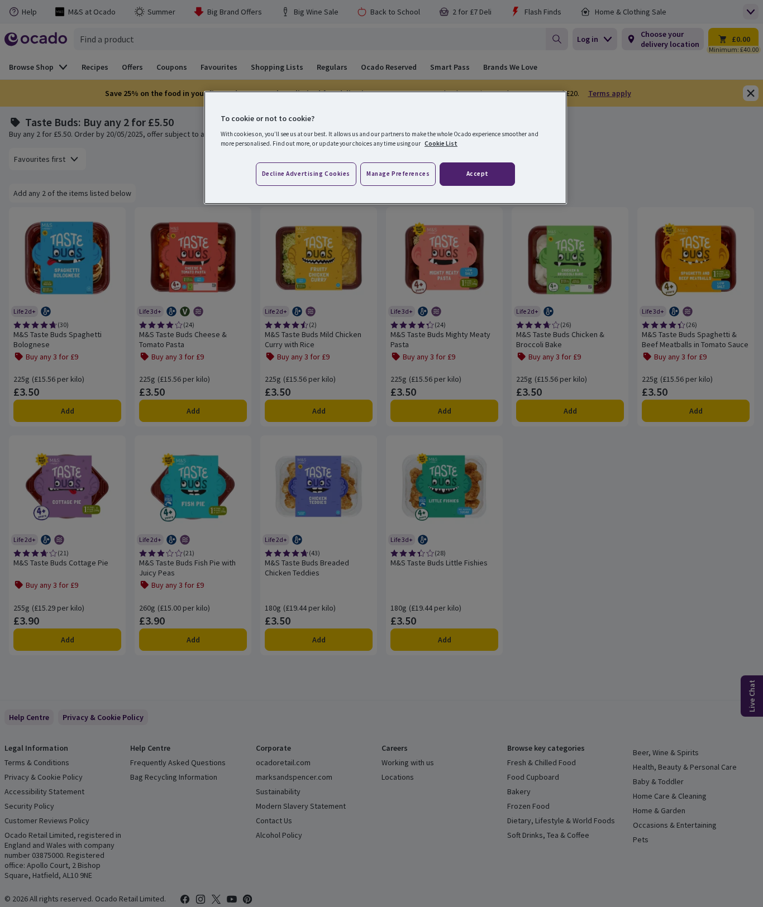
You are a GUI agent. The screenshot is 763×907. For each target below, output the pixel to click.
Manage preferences (398, 173)
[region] (385, 148)
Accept (477, 173)
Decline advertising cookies (306, 173)
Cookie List (441, 143)
